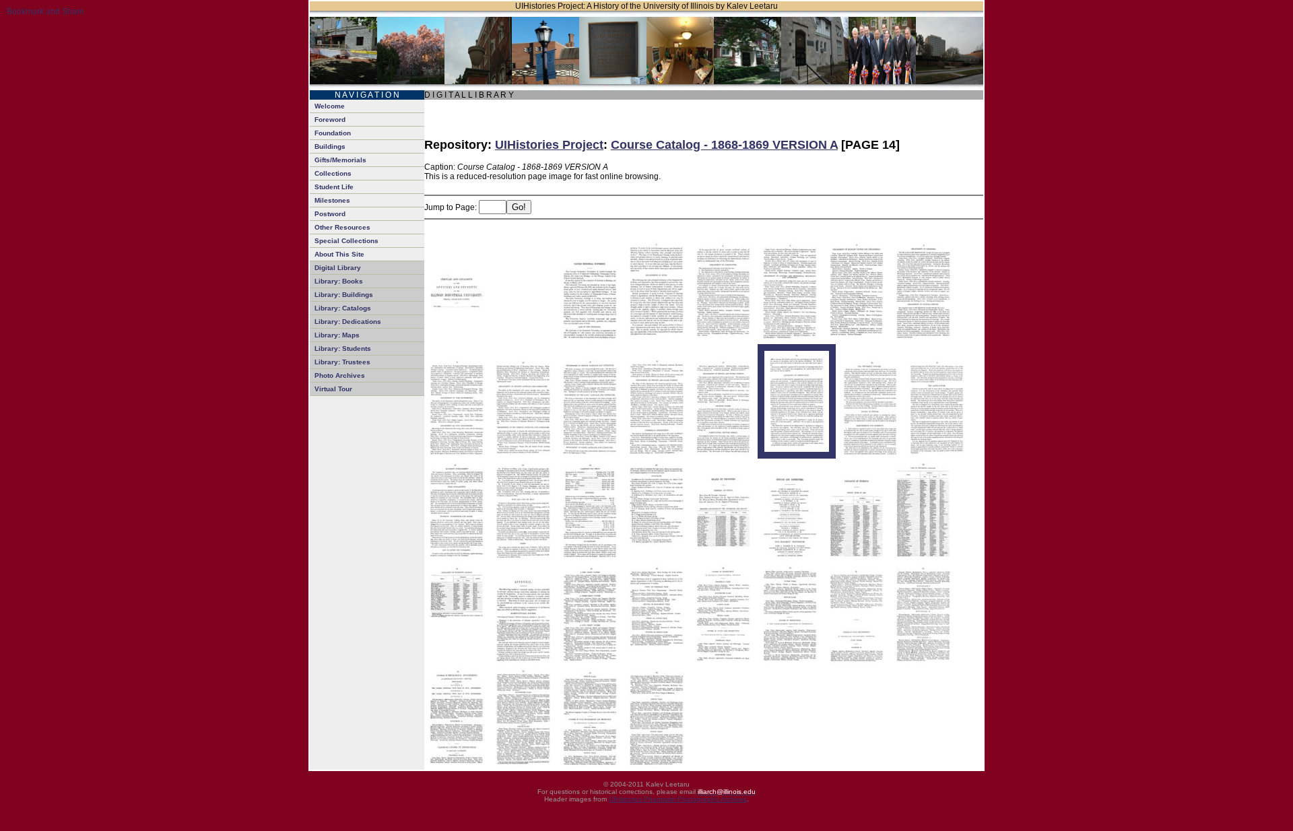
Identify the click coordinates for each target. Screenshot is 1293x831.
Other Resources (342, 227)
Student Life (334, 187)
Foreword (329, 119)
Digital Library (337, 267)
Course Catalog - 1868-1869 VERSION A (724, 145)
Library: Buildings (343, 294)
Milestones (332, 200)
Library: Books (338, 281)
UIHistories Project (549, 145)
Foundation (332, 133)
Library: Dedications (347, 321)
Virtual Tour (333, 389)
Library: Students (342, 348)
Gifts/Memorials (340, 160)
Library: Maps (337, 335)
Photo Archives (339, 375)
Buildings (329, 146)
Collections (333, 173)
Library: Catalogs (342, 308)
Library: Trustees (342, 362)
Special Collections (346, 240)
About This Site (339, 254)
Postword (329, 214)
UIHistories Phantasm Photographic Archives (678, 799)
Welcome (329, 106)
